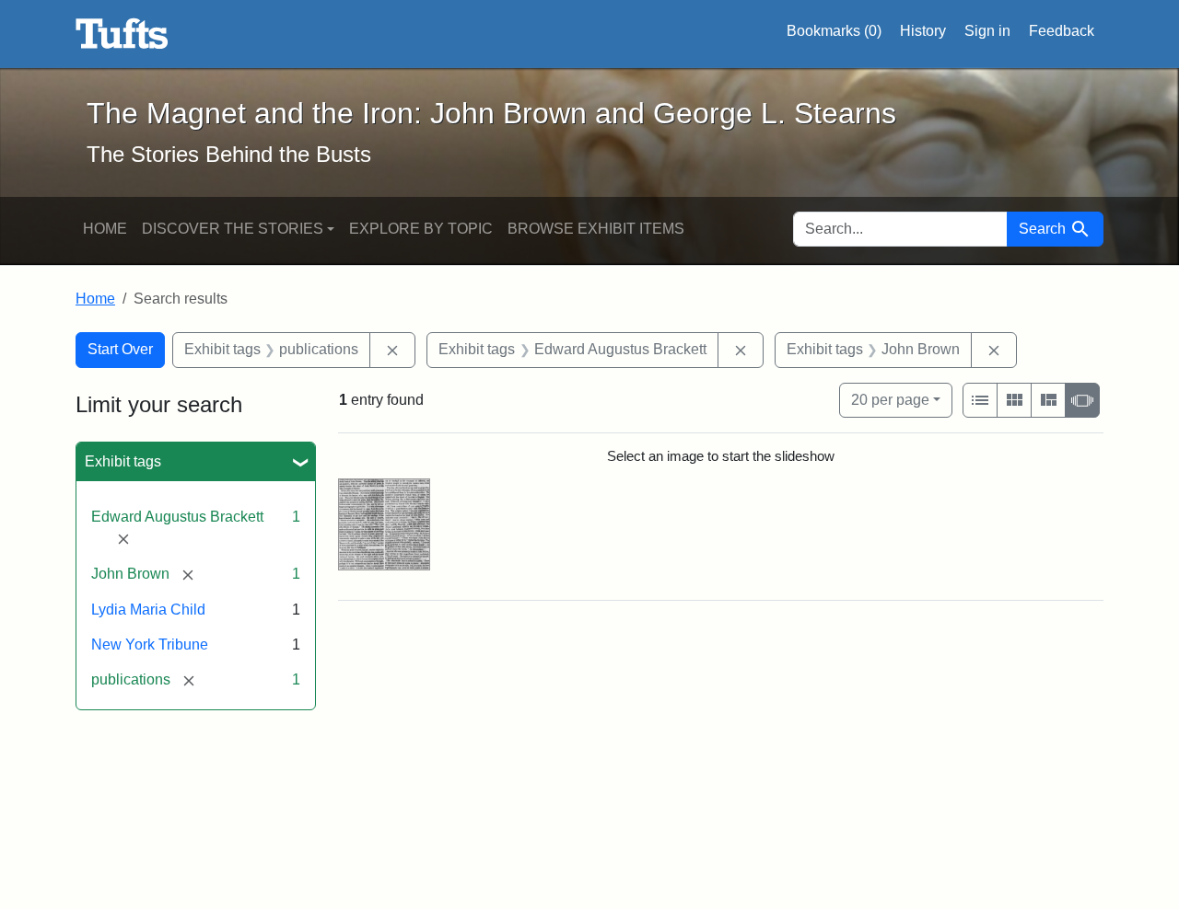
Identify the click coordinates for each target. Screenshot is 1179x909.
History (923, 31)
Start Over (120, 349)
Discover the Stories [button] (232, 228)
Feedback (1061, 31)
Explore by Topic (421, 228)
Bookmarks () (834, 31)
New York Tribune (149, 644)
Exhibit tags (123, 461)
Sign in (987, 31)
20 (890, 399)
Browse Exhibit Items (596, 228)
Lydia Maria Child (148, 609)
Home (105, 228)
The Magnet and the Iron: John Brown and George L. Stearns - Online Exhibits (122, 34)
